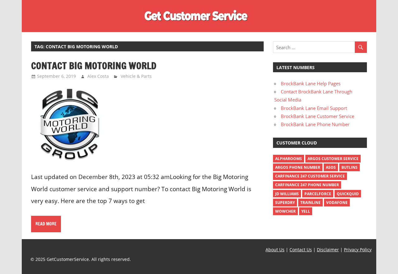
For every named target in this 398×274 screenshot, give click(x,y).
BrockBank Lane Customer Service (317, 116)
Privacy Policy (358, 250)
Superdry (285, 202)
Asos (331, 167)
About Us (275, 250)
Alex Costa (98, 76)
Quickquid (348, 193)
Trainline (310, 202)
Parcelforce (317, 193)
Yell (305, 211)
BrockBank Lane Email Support (314, 108)
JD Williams (287, 193)
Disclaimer (328, 250)
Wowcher (285, 211)
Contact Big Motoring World (93, 65)
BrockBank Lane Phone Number (315, 124)
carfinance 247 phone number (307, 184)
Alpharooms (288, 158)
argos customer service (333, 158)
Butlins (349, 167)
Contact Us (300, 250)
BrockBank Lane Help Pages (310, 83)
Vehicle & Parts (136, 76)
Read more (46, 224)
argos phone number (297, 167)
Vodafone (337, 202)
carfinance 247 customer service (310, 176)
